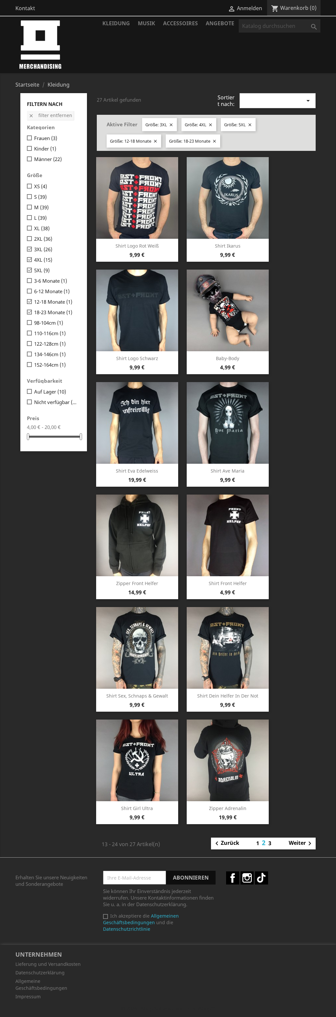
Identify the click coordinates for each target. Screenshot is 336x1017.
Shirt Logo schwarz (137, 358)
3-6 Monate (50, 280)
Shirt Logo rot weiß (137, 246)
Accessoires (180, 23)
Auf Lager (50, 391)
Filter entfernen (50, 115)
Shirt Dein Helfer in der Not (227, 696)
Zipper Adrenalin (227, 808)
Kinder (45, 148)
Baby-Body (227, 358)
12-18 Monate (53, 301)
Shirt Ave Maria (227, 471)
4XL (43, 259)
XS (40, 186)
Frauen (45, 138)
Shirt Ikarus (228, 246)
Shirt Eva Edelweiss (137, 471)
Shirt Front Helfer (228, 583)
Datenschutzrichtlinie (126, 929)
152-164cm (50, 364)
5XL (42, 270)
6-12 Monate (52, 291)
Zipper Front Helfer (137, 583)
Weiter (301, 843)
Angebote (220, 23)
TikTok (261, 878)
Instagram (247, 878)
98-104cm (48, 322)
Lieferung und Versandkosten (48, 964)
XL (42, 228)
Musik (146, 23)
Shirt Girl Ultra (137, 808)
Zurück (226, 843)
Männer (48, 159)
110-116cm (50, 333)
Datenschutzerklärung (40, 972)
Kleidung (116, 23)
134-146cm (50, 354)
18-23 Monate (53, 312)
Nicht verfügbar (56, 402)
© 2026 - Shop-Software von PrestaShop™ (168, 1008)
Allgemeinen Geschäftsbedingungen (141, 919)
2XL (43, 238)
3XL (43, 249)
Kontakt (25, 8)
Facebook (232, 878)
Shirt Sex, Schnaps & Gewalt (137, 696)
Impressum (28, 996)
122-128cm (50, 343)
